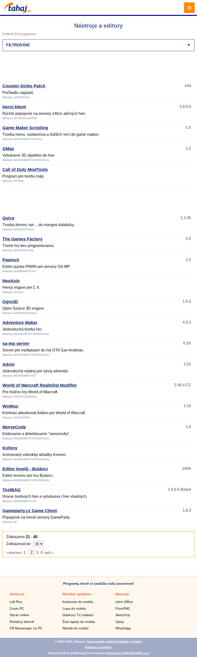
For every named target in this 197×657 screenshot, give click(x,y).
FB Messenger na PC (26, 628)
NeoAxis (11, 280)
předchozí (15, 552)
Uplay (119, 622)
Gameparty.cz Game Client (29, 510)
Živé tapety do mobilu (78, 622)
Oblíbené (17, 594)
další (47, 552)
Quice (8, 218)
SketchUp (122, 615)
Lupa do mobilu (74, 608)
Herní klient (14, 106)
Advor (8, 364)
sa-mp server (15, 343)
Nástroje (122, 594)
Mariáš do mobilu (75, 628)
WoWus (10, 406)
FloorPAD (122, 608)
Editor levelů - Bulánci (25, 469)
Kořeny (9, 448)
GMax (8, 148)
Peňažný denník (22, 622)
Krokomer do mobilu (77, 602)
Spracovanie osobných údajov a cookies (114, 641)
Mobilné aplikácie (76, 594)
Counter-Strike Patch (23, 86)
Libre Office (124, 602)
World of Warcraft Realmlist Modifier (39, 385)
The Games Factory (22, 239)
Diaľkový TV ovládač (77, 615)
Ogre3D (10, 301)
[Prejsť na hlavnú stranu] (16, 11)
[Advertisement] (89, 69)
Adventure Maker (19, 322)
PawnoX (10, 260)
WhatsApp (123, 628)
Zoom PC (17, 608)
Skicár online (19, 615)
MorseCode (14, 427)
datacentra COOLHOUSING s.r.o (127, 653)
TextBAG (11, 489)
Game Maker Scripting (25, 127)
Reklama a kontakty (98, 647)
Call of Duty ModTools (25, 169)
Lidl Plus (16, 602)
